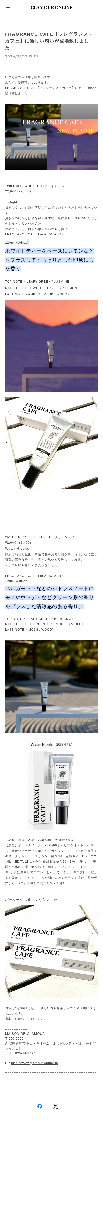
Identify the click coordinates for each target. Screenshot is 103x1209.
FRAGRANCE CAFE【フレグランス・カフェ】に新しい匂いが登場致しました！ (49, 41)
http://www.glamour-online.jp (34, 1062)
